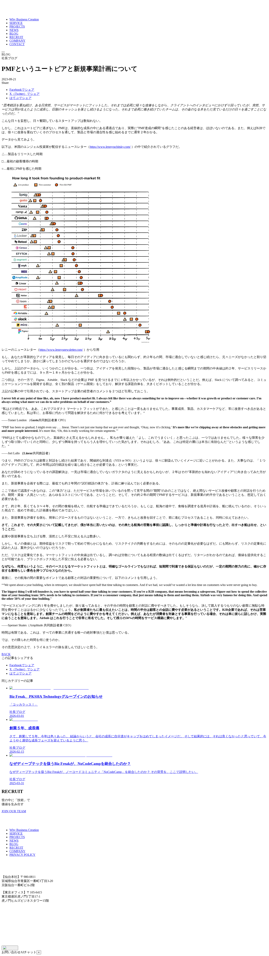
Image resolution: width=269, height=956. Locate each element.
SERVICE (16, 23)
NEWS (14, 30)
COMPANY (17, 40)
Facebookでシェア (21, 89)
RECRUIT (16, 37)
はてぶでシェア (20, 98)
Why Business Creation (24, 19)
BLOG (13, 33)
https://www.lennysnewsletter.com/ (61, 349)
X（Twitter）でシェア (24, 93)
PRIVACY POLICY (22, 854)
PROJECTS (17, 26)
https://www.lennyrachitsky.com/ (110, 146)
